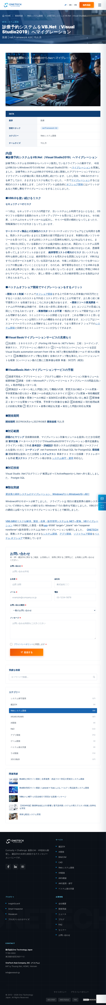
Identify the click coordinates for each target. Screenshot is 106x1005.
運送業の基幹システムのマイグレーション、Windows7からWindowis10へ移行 (47, 494)
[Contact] (102, 498)
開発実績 (19, 16)
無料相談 (87, 5)
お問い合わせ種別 (18, 605)
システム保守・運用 (62, 458)
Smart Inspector (15, 909)
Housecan (12, 914)
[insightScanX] (102, 506)
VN (75, 5)
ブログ (61, 919)
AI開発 (61, 852)
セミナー (62, 930)
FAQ (60, 924)
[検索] (94, 677)
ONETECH (92, 529)
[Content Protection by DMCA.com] (90, 999)
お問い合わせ (16, 566)
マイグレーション (81, 167)
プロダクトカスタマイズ (19, 919)
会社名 (57, 579)
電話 (56, 592)
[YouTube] (22, 866)
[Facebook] (8, 866)
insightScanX (14, 903)
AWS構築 (63, 878)
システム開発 (50, 533)
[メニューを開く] (100, 5)
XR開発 (62, 873)
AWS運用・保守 (65, 883)
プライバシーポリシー (23, 644)
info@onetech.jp (13, 972)
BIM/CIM (62, 857)
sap (45, 525)
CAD (61, 862)
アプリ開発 (65, 533)
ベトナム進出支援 (66, 888)
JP (65, 5)
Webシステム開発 (35, 16)
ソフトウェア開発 (83, 533)
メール (13, 592)
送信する (28, 652)
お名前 (13, 579)
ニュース (62, 914)
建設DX (62, 846)
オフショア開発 (75, 184)
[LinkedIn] (15, 866)
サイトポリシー (60, 992)
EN (70, 5)
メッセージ (15, 618)
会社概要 (62, 903)
